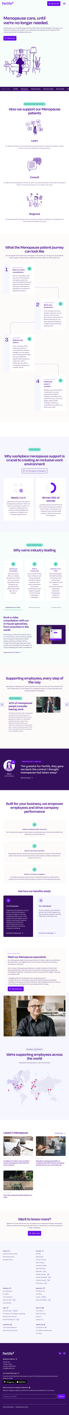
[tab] (12, 607)
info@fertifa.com (9, 1368)
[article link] (18, 1146)
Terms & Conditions (8, 1407)
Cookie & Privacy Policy (21, 1407)
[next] (67, 704)
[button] (64, 3)
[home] (8, 3)
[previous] (2, 704)
